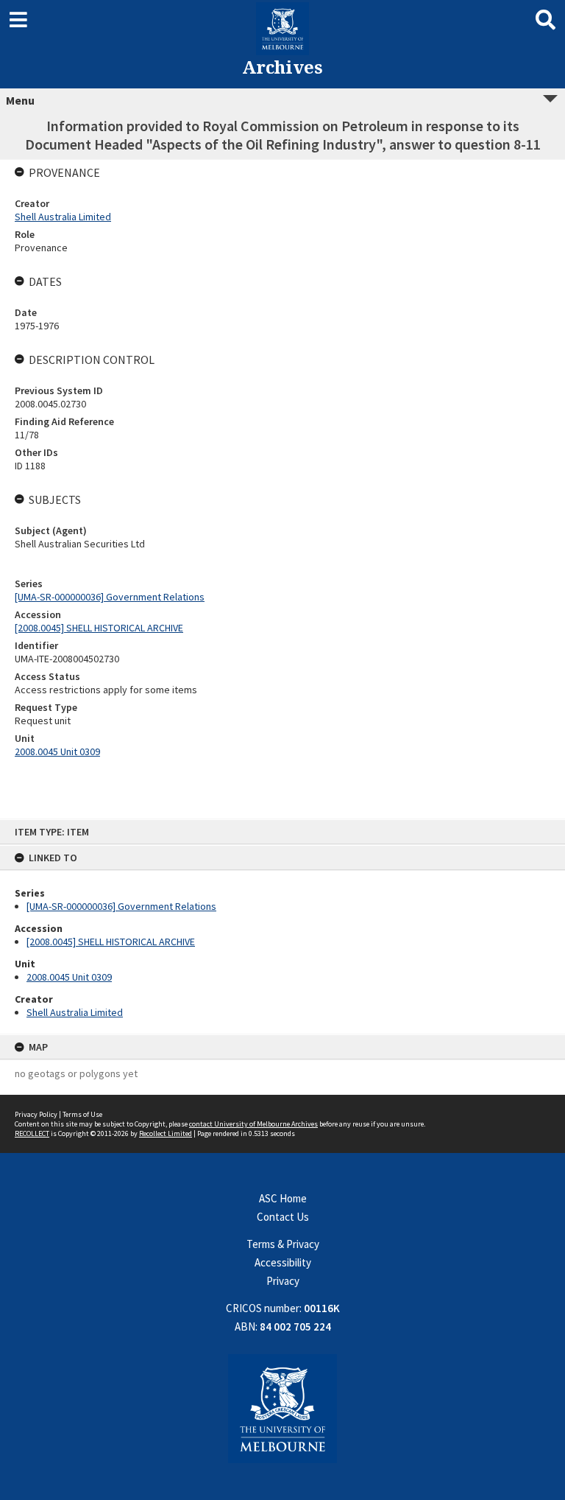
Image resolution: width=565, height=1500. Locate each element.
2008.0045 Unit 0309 (69, 977)
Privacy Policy (36, 1114)
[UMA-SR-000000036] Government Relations (121, 906)
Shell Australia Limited (74, 1012)
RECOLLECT (32, 1133)
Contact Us (283, 1217)
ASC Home (283, 1198)
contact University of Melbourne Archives (253, 1124)
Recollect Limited (165, 1133)
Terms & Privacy (282, 1244)
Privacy (282, 1281)
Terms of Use (82, 1114)
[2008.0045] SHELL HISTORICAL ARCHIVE (110, 941)
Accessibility (283, 1262)
